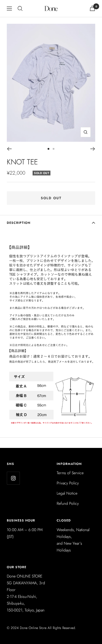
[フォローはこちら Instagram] (13, 478)
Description (19, 222)
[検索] (20, 8)
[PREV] (9, 149)
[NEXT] (92, 149)
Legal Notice (67, 493)
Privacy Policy (68, 483)
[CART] (92, 8)
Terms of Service (70, 473)
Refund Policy (68, 503)
